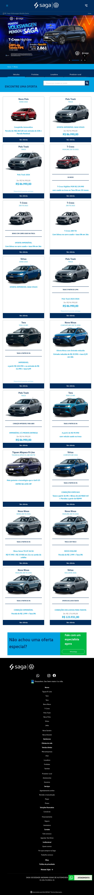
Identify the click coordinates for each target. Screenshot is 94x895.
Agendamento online (47, 790)
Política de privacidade (47, 864)
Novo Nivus (47, 704)
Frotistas (47, 764)
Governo (47, 782)
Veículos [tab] (16, 74)
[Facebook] (55, 675)
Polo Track (47, 713)
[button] (85, 56)
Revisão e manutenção (47, 795)
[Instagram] (50, 675)
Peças (47, 799)
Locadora (47, 760)
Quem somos (47, 846)
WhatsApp (73, 652)
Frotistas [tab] (35, 74)
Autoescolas (47, 778)
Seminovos (47, 739)
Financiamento (47, 817)
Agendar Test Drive (47, 838)
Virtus (47, 721)
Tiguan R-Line (47, 692)
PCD (47, 756)
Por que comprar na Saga (47, 851)
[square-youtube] (44, 675)
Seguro (47, 821)
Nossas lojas (46, 869)
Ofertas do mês (47, 743)
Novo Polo (47, 717)
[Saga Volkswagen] (46, 5)
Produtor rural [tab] (75, 74)
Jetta (47, 725)
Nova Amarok (47, 735)
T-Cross (47, 708)
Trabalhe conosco (47, 855)
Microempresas (47, 752)
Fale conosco (47, 834)
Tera (47, 700)
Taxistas (47, 768)
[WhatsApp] (38, 675)
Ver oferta (23, 140)
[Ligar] (86, 5)
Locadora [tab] (54, 74)
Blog (47, 860)
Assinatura (47, 825)
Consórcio (47, 812)
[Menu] (7, 6)
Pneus (47, 803)
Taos (47, 696)
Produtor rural (47, 774)
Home (9, 67)
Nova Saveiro (47, 730)
